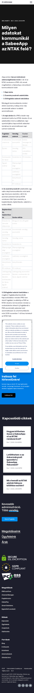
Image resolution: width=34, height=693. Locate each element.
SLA (12, 671)
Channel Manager (8, 595)
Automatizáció (7, 654)
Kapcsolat (5, 621)
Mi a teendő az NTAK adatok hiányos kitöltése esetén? (17, 483)
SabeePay (5, 602)
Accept (17, 363)
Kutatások (5, 650)
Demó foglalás (10, 519)
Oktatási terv (6, 657)
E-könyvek (5, 647)
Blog (3, 643)
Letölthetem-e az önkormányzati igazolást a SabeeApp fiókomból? (15, 459)
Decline (17, 368)
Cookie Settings (17, 359)
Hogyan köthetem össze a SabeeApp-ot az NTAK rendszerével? (16, 435)
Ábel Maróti (6, 21)
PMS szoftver (6, 591)
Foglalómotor (6, 598)
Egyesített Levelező (8, 609)
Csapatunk (5, 628)
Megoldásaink (11, 531)
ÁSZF (3, 668)
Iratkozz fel (8, 395)
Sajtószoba (5, 631)
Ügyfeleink (9, 536)
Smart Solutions (7, 605)
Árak (5, 542)
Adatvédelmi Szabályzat (14, 668)
